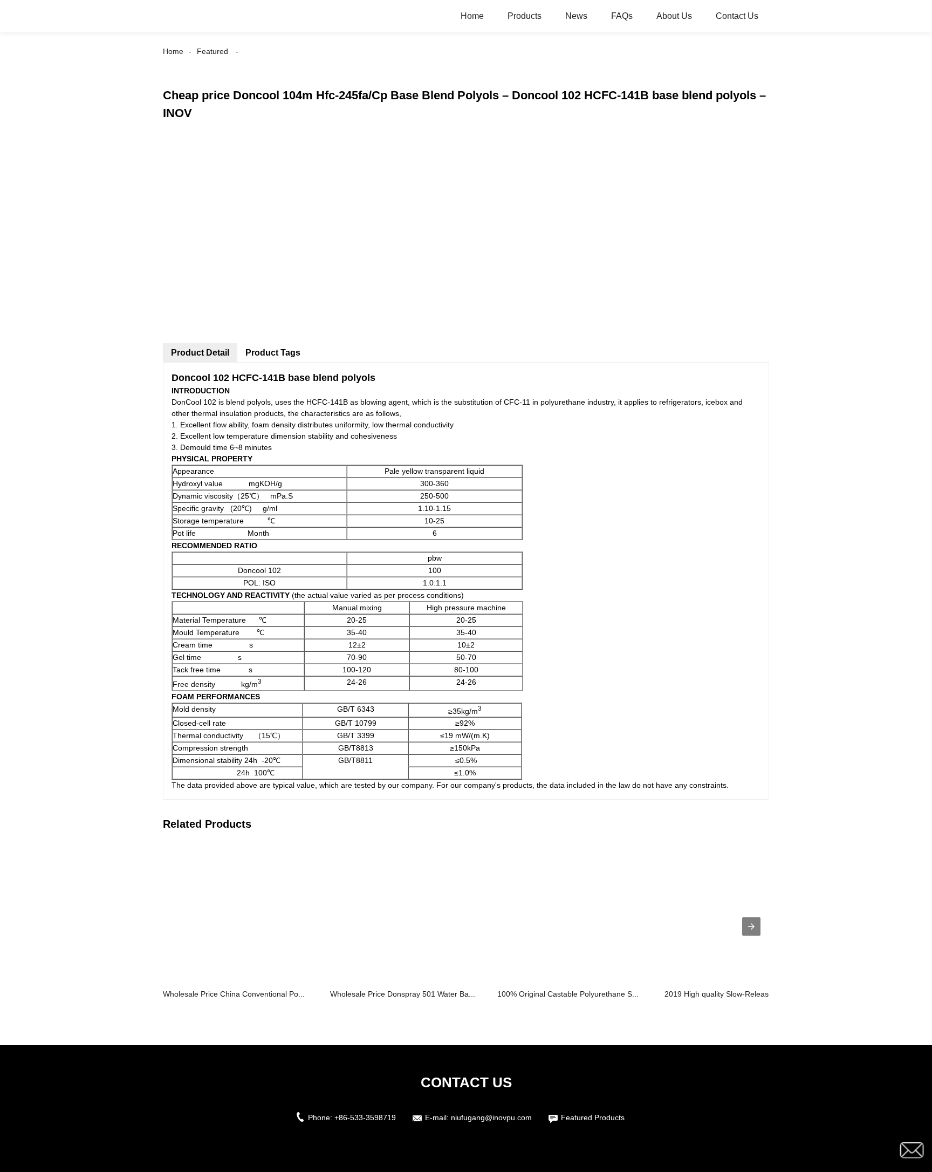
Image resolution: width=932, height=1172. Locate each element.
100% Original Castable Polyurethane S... (568, 994)
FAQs (622, 16)
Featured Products (593, 1117)
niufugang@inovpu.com (491, 1117)
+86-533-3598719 (365, 1117)
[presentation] (751, 926)
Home (472, 16)
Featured (212, 51)
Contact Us (737, 16)
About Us (674, 16)
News (576, 16)
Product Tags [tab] (272, 352)
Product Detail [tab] (200, 352)
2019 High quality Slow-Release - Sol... (730, 994)
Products (525, 16)
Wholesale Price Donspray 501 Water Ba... (402, 994)
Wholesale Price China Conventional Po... (234, 994)
